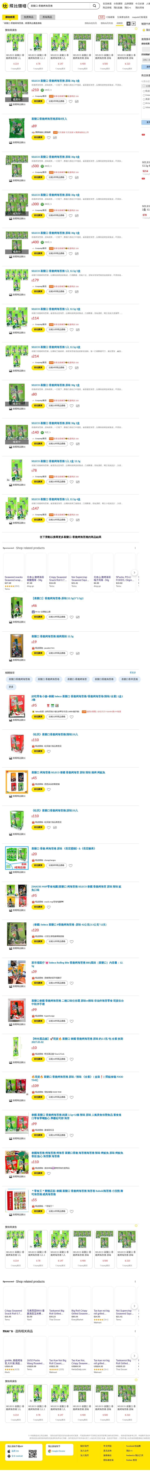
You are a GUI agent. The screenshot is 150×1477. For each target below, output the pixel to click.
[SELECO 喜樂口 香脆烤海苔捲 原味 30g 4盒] (16, 204)
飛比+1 (128, 8)
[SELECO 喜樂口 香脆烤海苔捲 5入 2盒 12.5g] (16, 470)
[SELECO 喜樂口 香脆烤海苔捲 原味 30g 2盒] (16, 432)
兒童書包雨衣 (123, 17)
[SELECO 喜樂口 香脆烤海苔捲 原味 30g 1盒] (16, 394)
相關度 (120, 23)
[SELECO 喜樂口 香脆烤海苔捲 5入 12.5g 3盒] (16, 318)
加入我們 (84, 1455)
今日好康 (139, 4)
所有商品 (47, 17)
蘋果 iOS (15, 1451)
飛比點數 (118, 8)
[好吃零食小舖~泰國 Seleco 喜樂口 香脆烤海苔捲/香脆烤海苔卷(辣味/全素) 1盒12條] (16, 706)
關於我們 (84, 1446)
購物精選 (10, 17)
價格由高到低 (107, 23)
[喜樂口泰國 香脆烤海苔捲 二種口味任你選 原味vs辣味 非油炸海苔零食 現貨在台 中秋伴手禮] (16, 1010)
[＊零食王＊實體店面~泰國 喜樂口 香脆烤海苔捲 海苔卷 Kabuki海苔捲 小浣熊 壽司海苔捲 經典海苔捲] (16, 1200)
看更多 (133, 673)
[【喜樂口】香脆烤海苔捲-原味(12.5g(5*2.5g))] (16, 608)
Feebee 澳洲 (131, 1460)
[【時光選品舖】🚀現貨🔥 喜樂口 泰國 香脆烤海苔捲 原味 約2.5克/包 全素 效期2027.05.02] (16, 1048)
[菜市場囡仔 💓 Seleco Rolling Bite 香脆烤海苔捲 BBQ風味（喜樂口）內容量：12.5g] (16, 972)
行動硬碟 (110, 17)
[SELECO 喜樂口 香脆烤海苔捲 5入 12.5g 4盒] (16, 508)
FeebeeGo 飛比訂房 (134, 1455)
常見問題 (107, 1446)
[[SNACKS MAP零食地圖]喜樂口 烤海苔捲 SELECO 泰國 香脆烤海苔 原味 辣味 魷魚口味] (16, 896)
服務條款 (107, 1455)
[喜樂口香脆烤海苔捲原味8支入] (16, 128)
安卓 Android (17, 1456)
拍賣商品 (28, 17)
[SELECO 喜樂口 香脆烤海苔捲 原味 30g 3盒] (16, 90)
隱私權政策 (108, 1460)
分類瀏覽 (118, 4)
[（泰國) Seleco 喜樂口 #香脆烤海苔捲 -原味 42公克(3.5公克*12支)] (16, 934)
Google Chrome (58, 1451)
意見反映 (107, 1451)
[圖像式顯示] (134, 24)
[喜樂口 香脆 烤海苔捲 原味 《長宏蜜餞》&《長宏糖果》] (16, 858)
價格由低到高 (91, 23)
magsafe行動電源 (139, 17)
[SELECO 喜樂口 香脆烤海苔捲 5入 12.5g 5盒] (16, 280)
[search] (58, 6)
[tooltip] (70, 101)
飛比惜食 (139, 8)
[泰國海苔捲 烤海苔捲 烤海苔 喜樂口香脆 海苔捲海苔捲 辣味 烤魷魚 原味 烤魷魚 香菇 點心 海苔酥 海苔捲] (16, 1162)
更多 (11, 687)
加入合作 (84, 1451)
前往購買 (38, 101)
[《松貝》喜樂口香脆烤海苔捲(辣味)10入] (16, 744)
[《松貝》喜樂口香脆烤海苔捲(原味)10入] (16, 820)
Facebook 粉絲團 (133, 1446)
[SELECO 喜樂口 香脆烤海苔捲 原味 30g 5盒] (16, 242)
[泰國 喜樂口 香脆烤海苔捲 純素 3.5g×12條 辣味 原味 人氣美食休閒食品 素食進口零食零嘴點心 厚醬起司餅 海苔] (16, 1124)
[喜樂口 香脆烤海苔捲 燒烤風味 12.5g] (16, 646)
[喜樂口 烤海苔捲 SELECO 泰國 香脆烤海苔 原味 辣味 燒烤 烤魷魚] (16, 782)
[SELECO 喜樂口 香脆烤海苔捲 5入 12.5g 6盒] (16, 356)
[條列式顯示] (129, 24)
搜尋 (94, 6)
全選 (147, 86)
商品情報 (107, 8)
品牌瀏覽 (129, 4)
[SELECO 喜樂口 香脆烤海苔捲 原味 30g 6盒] (16, 166)
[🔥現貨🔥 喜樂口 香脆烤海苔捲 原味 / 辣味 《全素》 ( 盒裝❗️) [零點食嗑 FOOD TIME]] (16, 1086)
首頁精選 (107, 4)
